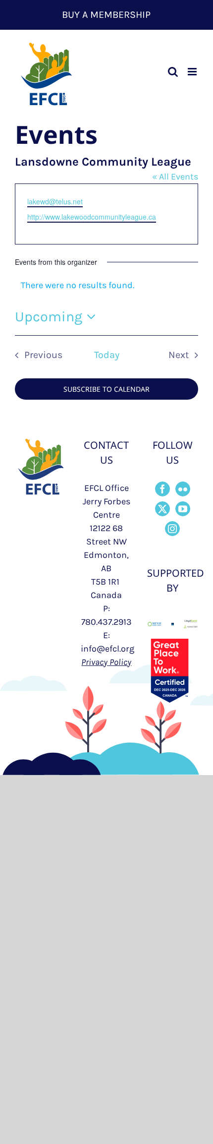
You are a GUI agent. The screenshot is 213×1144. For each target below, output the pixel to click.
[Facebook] (162, 489)
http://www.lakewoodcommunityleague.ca (91, 217)
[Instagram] (172, 528)
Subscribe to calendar (106, 389)
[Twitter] (162, 508)
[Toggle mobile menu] (193, 71)
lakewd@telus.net (55, 201)
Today (106, 355)
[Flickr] (182, 489)
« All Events (175, 176)
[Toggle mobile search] (173, 71)
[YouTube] (182, 508)
